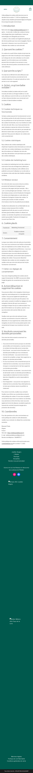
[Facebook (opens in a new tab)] (15, 3)
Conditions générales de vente (16, 761)
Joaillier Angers (16, 452)
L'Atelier (16, 454)
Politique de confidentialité (16, 759)
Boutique (16, 456)
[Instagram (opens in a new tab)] (18, 3)
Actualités (16, 458)
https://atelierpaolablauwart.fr (18, 30)
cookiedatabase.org (7, 443)
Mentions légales (16, 756)
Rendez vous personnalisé (16, 461)
